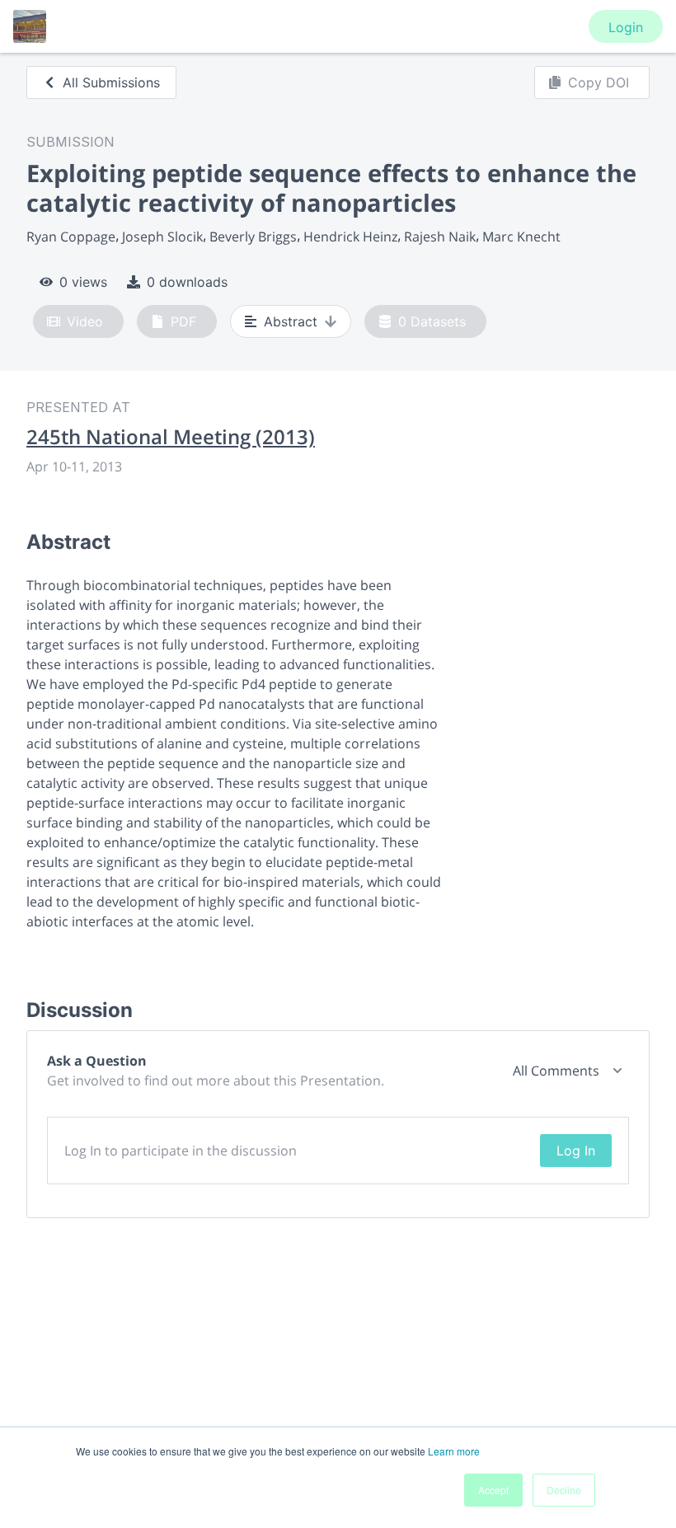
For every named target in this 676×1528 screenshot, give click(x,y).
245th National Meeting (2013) (170, 437)
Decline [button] (564, 1490)
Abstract (290, 321)
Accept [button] (493, 1490)
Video (85, 321)
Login (625, 27)
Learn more (454, 1451)
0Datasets (432, 321)
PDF (183, 321)
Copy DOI (598, 82)
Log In (575, 1150)
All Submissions (111, 82)
